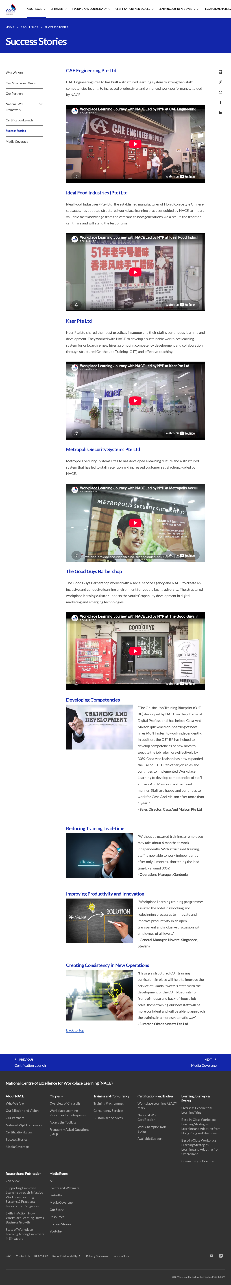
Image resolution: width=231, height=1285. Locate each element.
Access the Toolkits (63, 1122)
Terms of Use (121, 1256)
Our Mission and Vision (21, 83)
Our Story (57, 1210)
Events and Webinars (64, 1188)
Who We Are (14, 73)
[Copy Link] (219, 82)
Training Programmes (108, 1103)
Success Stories (16, 131)
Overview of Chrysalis (65, 1103)
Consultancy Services (108, 1111)
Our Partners (14, 93)
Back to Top (75, 1030)
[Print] (219, 72)
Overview (12, 1181)
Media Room (59, 1173)
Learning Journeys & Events (177, 8)
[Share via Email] (219, 92)
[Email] (219, 90)
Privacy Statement (97, 1256)
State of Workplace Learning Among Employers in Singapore (25, 1233)
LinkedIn (56, 1195)
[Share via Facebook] (219, 102)
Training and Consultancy (89, 8)
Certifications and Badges (133, 8)
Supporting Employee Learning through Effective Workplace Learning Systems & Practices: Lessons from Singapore (24, 1197)
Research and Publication (23, 1173)
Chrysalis (57, 8)
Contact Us (23, 1256)
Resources (57, 1217)
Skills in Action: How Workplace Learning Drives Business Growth (25, 1217)
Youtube (56, 1231)
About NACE (34, 8)
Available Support (150, 1138)
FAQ (9, 1256)
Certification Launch (19, 120)
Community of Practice (197, 1161)
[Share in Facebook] (219, 100)
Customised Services (108, 1118)
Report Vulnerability (65, 1256)
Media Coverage (17, 141)
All (52, 1181)
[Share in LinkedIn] (219, 110)
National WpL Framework (24, 1125)
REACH (39, 1256)
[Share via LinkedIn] (219, 112)
